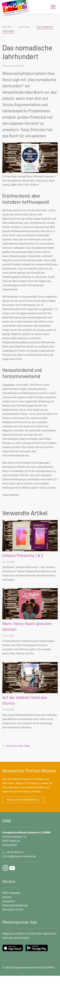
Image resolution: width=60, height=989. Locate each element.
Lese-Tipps (24, 27)
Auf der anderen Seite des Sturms (24, 700)
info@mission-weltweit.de (21, 856)
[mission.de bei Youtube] (12, 868)
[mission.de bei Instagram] (5, 868)
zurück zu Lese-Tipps (17, 745)
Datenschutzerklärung (15, 905)
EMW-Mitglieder (11, 892)
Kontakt (6, 897)
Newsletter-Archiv (12, 909)
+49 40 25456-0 (14, 852)
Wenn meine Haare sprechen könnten (27, 627)
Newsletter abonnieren (22, 800)
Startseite (7, 27)
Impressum (8, 901)
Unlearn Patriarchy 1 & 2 (22, 556)
